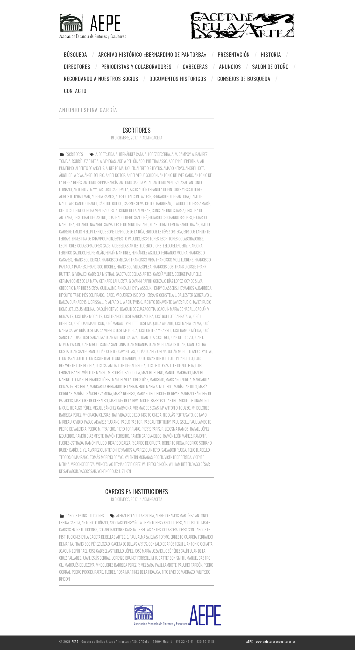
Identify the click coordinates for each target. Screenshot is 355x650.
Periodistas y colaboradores (136, 66)
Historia (271, 54)
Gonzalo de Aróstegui (166, 544)
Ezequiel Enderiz (175, 246)
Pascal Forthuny (157, 422)
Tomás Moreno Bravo (106, 457)
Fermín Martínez (118, 253)
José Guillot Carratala (173, 316)
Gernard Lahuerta (113, 281)
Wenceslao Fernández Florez (118, 464)
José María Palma (188, 323)
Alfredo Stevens (149, 168)
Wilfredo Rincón (154, 464)
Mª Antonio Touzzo (175, 408)
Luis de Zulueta (182, 365)
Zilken (126, 471)
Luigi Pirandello (180, 358)
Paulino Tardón (190, 565)
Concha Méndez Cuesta (100, 210)
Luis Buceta (85, 365)
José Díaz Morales (88, 316)
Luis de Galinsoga (131, 365)
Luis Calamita (106, 365)
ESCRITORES (136, 129)
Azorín (146, 196)
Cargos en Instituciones (78, 530)
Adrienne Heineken (182, 161)
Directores (77, 66)
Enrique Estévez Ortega (164, 232)
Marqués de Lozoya (79, 565)
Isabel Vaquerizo (119, 295)
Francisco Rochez (101, 267)
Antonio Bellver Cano (176, 175)
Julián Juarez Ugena (151, 351)
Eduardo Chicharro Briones (170, 217)
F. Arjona (195, 246)
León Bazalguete (72, 358)
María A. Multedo (159, 387)
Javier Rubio (182, 302)
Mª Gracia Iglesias (97, 415)
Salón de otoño (270, 66)
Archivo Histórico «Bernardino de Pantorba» (152, 54)
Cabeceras (195, 66)
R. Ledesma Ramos (175, 429)
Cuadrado (116, 217)
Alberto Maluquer (120, 168)
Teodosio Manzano (73, 457)
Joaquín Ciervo (107, 309)
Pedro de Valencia (72, 429)
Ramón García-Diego (146, 436)
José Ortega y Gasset (155, 330)
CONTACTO (75, 90)
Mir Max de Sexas (146, 408)
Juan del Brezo (181, 337)
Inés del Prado (93, 295)
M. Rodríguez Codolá (124, 373)
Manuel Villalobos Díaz (130, 380)
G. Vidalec (79, 274)
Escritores (150, 239)
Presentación (234, 54)
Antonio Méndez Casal (170, 182)
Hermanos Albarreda (194, 288)
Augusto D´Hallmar (74, 196)
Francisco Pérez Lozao (92, 544)
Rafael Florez (104, 572)
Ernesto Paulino (127, 239)
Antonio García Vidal (135, 182)
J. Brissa (94, 302)
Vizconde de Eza (83, 464)
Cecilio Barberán (158, 203)
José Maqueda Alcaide (156, 323)
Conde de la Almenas (134, 210)
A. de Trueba (104, 154)
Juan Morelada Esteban (167, 344)
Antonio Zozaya (85, 189)
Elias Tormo (159, 224)
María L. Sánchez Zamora (93, 394)
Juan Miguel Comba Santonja (103, 344)
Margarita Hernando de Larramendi (117, 387)
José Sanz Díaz (94, 337)
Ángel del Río (94, 175)
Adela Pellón (127, 161)
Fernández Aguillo (146, 253)
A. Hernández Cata (129, 154)
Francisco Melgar (116, 260)
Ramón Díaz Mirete (90, 436)
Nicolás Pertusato (178, 415)
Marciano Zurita (179, 380)
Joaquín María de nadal (175, 309)
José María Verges (101, 330)
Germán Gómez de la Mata (78, 281)
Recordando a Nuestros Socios (101, 78)
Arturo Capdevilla (113, 189)
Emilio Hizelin (83, 232)
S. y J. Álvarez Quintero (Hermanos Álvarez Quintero (119, 450)
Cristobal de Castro (90, 217)
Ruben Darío (68, 450)
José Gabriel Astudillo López (111, 551)
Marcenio (157, 380)
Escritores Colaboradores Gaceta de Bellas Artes (99, 246)
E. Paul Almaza (138, 537)
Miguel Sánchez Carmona (112, 408)
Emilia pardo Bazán (184, 224)
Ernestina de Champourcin (92, 239)
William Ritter (180, 464)
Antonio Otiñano (95, 523)
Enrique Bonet (105, 232)
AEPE (75, 641)
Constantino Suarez (168, 210)
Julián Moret (178, 351)
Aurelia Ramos (103, 196)
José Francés (114, 316)
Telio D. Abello (199, 450)
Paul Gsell (180, 422)
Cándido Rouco (110, 203)
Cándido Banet (86, 203)
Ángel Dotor (115, 175)
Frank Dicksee (185, 267)
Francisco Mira (143, 260)
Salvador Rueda (173, 450)
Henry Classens (165, 288)
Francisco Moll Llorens (174, 260)
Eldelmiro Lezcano (134, 224)
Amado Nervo (173, 168)
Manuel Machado (178, 373)
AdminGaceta (152, 138)
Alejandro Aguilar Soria (135, 516)
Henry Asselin (140, 288)
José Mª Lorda (126, 330)
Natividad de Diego (126, 415)
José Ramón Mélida (187, 330)
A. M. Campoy (181, 154)
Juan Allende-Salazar (123, 337)
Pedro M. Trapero (101, 429)
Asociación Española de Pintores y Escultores (166, 189)
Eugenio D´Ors (151, 246)
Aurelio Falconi (128, 196)
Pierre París (151, 429)
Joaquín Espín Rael (73, 551)
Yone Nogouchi (109, 471)
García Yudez (163, 274)
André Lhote (194, 168)
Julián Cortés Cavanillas (115, 351)
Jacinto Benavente (158, 302)
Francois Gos (163, 267)
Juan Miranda (137, 344)
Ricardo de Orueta (146, 443)
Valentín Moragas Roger (144, 457)
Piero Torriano (128, 429)
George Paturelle (188, 274)
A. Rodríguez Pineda (84, 161)
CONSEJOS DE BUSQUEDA (243, 78)
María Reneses (124, 394)
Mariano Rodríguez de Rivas (158, 394)
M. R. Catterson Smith (168, 558)
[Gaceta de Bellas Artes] (116, 23)
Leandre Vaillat (201, 351)
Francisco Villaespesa (134, 267)
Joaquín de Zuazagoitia (138, 309)
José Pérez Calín (176, 551)
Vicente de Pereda (177, 457)
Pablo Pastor (131, 422)
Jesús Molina (84, 309)
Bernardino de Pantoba (171, 196)
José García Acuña (139, 316)
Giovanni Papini (140, 281)
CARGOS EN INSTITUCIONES (136, 491)
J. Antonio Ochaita (198, 544)
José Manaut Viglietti (122, 323)
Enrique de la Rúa (130, 232)
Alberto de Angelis (89, 168)
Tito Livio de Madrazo (178, 572)
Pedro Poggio (82, 572)
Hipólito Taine (70, 295)
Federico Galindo (72, 253)
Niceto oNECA (151, 415)
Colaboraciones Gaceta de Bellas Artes (130, 530)
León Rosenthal (98, 358)
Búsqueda (75, 54)
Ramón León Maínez (177, 436)
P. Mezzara (146, 565)
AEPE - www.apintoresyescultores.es (271, 641)
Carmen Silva (134, 203)
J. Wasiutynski (131, 302)
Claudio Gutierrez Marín (192, 203)
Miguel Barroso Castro (159, 401)
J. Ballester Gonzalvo (192, 295)
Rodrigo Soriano (198, 443)
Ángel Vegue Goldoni (142, 175)
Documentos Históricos (177, 78)
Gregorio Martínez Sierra (79, 288)
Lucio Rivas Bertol (152, 358)
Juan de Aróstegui (155, 337)
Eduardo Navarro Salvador (97, 224)
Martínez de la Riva (124, 401)
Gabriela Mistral (101, 274)
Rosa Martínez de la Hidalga (138, 572)
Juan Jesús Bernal (96, 558)
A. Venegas (108, 161)
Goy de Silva (193, 281)
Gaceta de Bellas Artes (134, 274)
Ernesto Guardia (184, 537)
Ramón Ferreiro (117, 436)
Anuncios (230, 66)
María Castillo (185, 387)
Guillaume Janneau (114, 288)
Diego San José (136, 217)
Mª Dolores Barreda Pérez (116, 565)
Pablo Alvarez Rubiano (102, 422)
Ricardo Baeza (119, 443)
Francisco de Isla (87, 260)
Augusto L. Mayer (197, 523)
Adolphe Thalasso (153, 161)
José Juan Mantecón (88, 323)
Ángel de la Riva (71, 175)
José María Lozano (149, 551)
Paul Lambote (200, 422)
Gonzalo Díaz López (168, 281)
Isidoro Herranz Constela (153, 295)
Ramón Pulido (96, 443)
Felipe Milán (95, 253)
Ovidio (78, 422)
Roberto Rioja (173, 443)
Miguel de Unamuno (194, 401)
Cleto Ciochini (70, 210)
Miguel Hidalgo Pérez (75, 408)
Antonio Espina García (100, 182)
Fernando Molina (174, 253)
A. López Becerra (157, 154)
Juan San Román (82, 351)
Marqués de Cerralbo (91, 401)
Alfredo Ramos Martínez (175, 516)
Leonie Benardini (124, 358)
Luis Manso (97, 373)
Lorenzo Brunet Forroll (131, 558)
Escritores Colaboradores (181, 239)
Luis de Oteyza (158, 365)
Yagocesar (87, 471)
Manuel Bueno (152, 373)
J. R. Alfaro (110, 302)
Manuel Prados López (94, 380)
